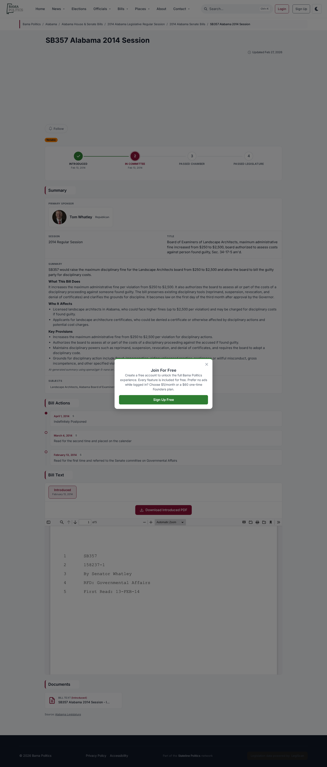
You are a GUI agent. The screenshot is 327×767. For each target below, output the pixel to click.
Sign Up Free (163, 400)
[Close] (206, 364)
